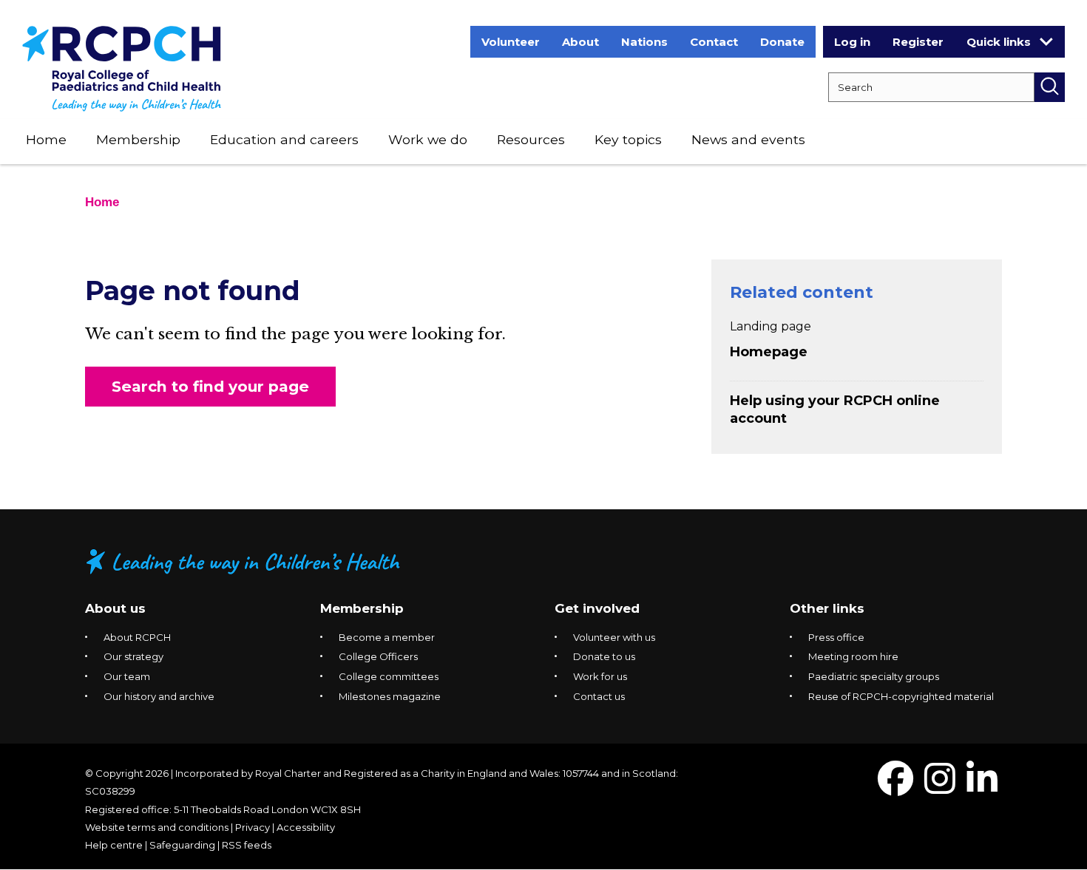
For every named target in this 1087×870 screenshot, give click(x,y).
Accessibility (306, 827)
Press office (836, 637)
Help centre (114, 845)
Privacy (252, 827)
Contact (714, 42)
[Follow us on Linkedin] (982, 788)
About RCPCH (137, 637)
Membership (138, 139)
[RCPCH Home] (121, 68)
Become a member (387, 637)
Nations (644, 42)
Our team (127, 676)
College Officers (378, 656)
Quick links (998, 42)
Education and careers (284, 139)
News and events (748, 139)
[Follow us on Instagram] (939, 788)
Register (918, 42)
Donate (782, 42)
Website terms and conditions (156, 827)
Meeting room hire (853, 656)
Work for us (600, 676)
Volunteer (510, 42)
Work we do (427, 139)
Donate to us (604, 656)
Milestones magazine (390, 696)
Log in (852, 42)
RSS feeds (246, 845)
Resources (531, 139)
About (580, 42)
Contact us (599, 696)
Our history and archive (159, 696)
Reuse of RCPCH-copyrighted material (901, 696)
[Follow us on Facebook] (895, 788)
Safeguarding (182, 845)
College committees (388, 676)
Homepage (768, 352)
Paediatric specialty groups (873, 676)
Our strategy (133, 656)
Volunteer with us (614, 637)
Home (46, 139)
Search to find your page (210, 386)
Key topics (628, 139)
